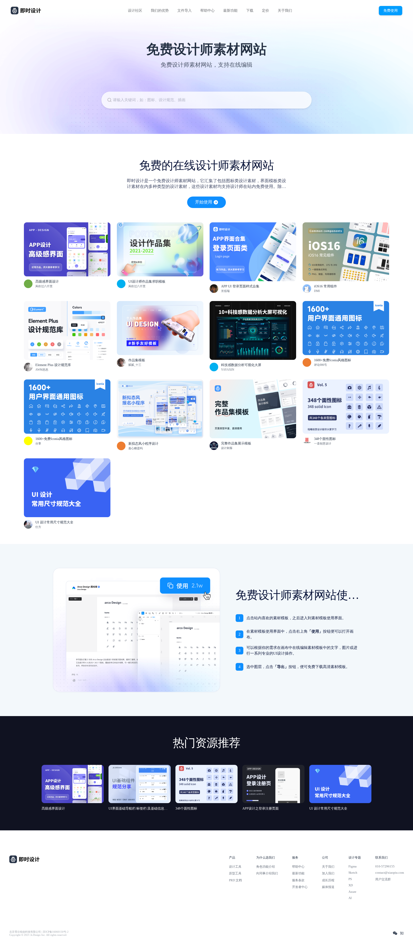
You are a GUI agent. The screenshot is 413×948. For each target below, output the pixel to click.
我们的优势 (160, 10)
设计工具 (235, 866)
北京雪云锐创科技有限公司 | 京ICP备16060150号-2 (39, 932)
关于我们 (285, 10)
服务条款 (298, 880)
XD (350, 885)
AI (350, 898)
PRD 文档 (235, 880)
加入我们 (328, 873)
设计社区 (135, 10)
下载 (249, 10)
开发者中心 (300, 887)
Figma (352, 866)
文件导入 (184, 10)
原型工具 (235, 873)
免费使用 (390, 10)
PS (350, 879)
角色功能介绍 (265, 866)
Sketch (352, 872)
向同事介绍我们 (267, 873)
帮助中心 (207, 10)
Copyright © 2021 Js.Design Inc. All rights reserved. (38, 935)
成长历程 (328, 880)
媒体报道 (328, 887)
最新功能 (230, 10)
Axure (352, 891)
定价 (265, 10)
